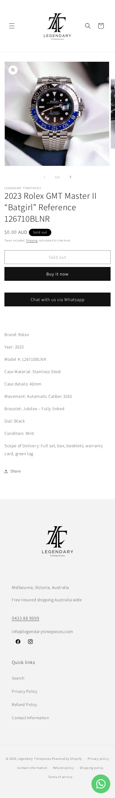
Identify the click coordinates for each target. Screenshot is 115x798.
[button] (11, 25)
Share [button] (15, 471)
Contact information (32, 768)
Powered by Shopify (67, 759)
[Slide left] (44, 177)
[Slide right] (70, 177)
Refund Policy (24, 704)
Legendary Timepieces (34, 759)
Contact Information (30, 717)
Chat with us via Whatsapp (58, 299)
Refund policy (63, 768)
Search (18, 678)
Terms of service (60, 777)
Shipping (32, 240)
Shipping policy (92, 768)
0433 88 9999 (25, 618)
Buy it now (57, 274)
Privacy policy (98, 759)
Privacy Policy (24, 691)
